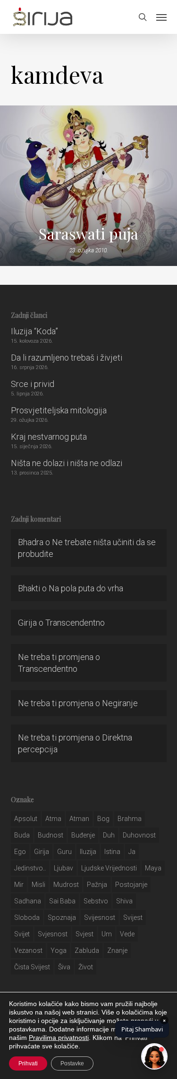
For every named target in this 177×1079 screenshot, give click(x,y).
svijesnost (99, 917)
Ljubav (63, 868)
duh (109, 835)
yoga (59, 950)
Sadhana (27, 901)
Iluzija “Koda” (34, 331)
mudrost (66, 884)
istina (112, 851)
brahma (130, 818)
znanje (117, 950)
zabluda (87, 950)
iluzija (88, 851)
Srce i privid (32, 384)
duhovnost (139, 835)
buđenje (83, 835)
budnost (50, 835)
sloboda (27, 917)
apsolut (25, 818)
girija (41, 851)
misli (38, 884)
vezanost (28, 950)
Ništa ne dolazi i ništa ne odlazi (66, 463)
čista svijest (32, 967)
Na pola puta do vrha (86, 588)
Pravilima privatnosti (59, 1037)
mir (19, 884)
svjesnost (52, 934)
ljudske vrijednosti (109, 868)
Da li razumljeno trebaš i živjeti (66, 357)
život (85, 967)
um (106, 934)
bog (103, 818)
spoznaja (62, 917)
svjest (84, 934)
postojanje (131, 884)
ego (20, 851)
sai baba (62, 901)
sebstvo (96, 901)
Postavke (72, 1063)
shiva (124, 901)
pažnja (97, 884)
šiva (64, 967)
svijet (22, 934)
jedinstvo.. (30, 868)
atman (79, 818)
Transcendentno (75, 623)
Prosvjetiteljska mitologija (59, 410)
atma (53, 818)
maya (153, 868)
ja (131, 851)
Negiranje (120, 703)
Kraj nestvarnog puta (49, 437)
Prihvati (28, 1063)
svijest (133, 917)
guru (64, 851)
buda (22, 835)
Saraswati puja (88, 233)
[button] (161, 17)
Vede (127, 934)
